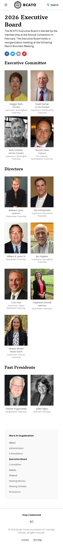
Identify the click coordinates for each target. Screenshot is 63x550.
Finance (13, 475)
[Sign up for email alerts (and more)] (31, 521)
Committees (15, 464)
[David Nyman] (42, 85)
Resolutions (15, 491)
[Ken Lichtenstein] (42, 191)
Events (12, 470)
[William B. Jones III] (16, 238)
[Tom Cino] (16, 284)
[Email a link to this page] (18, 53)
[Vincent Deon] (42, 131)
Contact (25, 539)
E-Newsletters (16, 453)
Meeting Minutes (17, 480)
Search (54, 4)
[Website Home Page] (25, 5)
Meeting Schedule (17, 486)
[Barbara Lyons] (16, 191)
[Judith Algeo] (42, 390)
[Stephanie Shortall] (42, 284)
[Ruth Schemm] (16, 131)
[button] (6, 5)
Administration (16, 448)
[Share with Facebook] (7, 53)
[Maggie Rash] (16, 85)
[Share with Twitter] (12, 53)
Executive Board (18, 459)
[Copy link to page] (24, 53)
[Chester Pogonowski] (16, 390)
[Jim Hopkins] (42, 238)
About (12, 442)
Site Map (37, 539)
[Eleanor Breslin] (16, 330)
